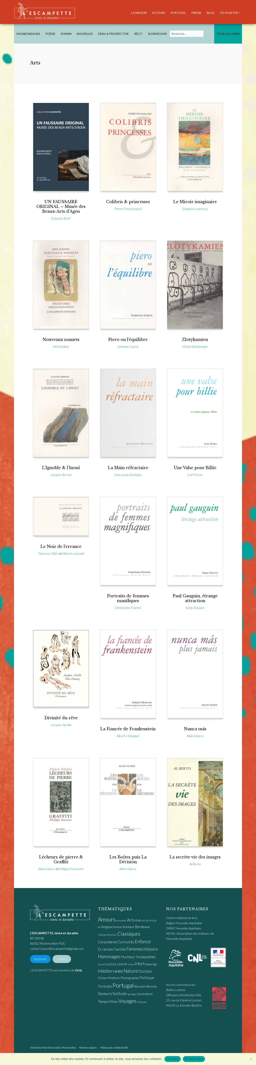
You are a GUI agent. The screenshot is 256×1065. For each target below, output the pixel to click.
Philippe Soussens (71, 869)
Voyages (127, 1001)
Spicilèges (132, 994)
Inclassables (146, 956)
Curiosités (126, 942)
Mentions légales (88, 1047)
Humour (128, 956)
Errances (105, 949)
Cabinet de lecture (107, 934)
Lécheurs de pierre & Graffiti (61, 859)
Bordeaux (142, 927)
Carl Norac (195, 475)
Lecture (111, 964)
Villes (113, 1001)
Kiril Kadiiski (61, 346)
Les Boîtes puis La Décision (128, 859)
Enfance (143, 941)
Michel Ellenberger (195, 346)
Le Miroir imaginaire (195, 201)
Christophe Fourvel (128, 607)
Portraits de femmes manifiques (128, 598)
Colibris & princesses (128, 201)
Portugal (123, 985)
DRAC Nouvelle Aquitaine (183, 928)
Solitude (120, 993)
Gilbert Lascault (73, 553)
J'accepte (172, 1058)
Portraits (105, 986)
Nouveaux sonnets (61, 339)
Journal (101, 964)
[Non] (251, 1059)
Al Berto (195, 864)
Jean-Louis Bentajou (128, 475)
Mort (140, 963)
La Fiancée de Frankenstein (128, 728)
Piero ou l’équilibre (128, 339)
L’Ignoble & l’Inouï (61, 467)
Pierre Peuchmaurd (128, 209)
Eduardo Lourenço (195, 209)
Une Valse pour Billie (195, 467)
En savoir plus (194, 1058)
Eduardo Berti (61, 218)
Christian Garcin (128, 346)
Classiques (128, 934)
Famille (119, 949)
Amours (106, 919)
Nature (131, 971)
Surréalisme (145, 994)
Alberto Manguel (128, 736)
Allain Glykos (195, 736)
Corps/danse (107, 942)
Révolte (139, 986)
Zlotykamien (195, 339)
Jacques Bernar (61, 475)
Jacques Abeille (61, 725)
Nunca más (195, 728)
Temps (103, 1001)
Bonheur (128, 927)
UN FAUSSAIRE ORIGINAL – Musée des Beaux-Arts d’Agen (61, 206)
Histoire (151, 948)
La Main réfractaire (128, 467)
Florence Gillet (48, 553)
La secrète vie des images (195, 857)
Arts (131, 919)
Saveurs (105, 993)
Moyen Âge (151, 964)
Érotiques (142, 1001)
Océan (102, 978)
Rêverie (151, 986)
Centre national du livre (181, 918)
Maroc (131, 964)
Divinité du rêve (61, 717)
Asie (138, 920)
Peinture (114, 978)
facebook (40, 959)
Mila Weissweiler (51, 1047)
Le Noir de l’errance (60, 546)
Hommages (109, 956)
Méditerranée (110, 971)
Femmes (134, 949)
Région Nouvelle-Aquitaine (184, 923)
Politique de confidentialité (114, 1047)
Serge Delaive (195, 607)
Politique (146, 977)
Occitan (145, 971)
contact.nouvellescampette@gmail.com (57, 948)
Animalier (121, 920)
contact (62, 959)
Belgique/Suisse (111, 927)
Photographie (129, 978)
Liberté (122, 964)
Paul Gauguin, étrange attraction (195, 598)
